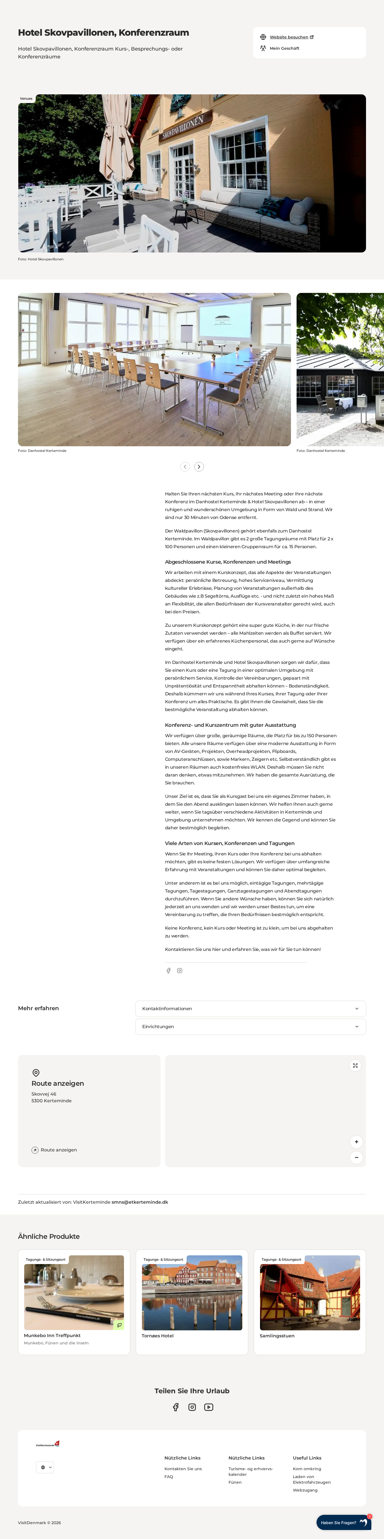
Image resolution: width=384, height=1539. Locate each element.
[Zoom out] (356, 1157)
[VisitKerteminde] (48, 1443)
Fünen (235, 1482)
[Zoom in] (356, 1142)
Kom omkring (307, 1468)
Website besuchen (289, 37)
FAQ (168, 1476)
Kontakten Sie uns (183, 1468)
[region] (265, 1111)
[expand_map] (355, 1065)
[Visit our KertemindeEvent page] (209, 1407)
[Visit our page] (175, 1407)
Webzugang (305, 1490)
